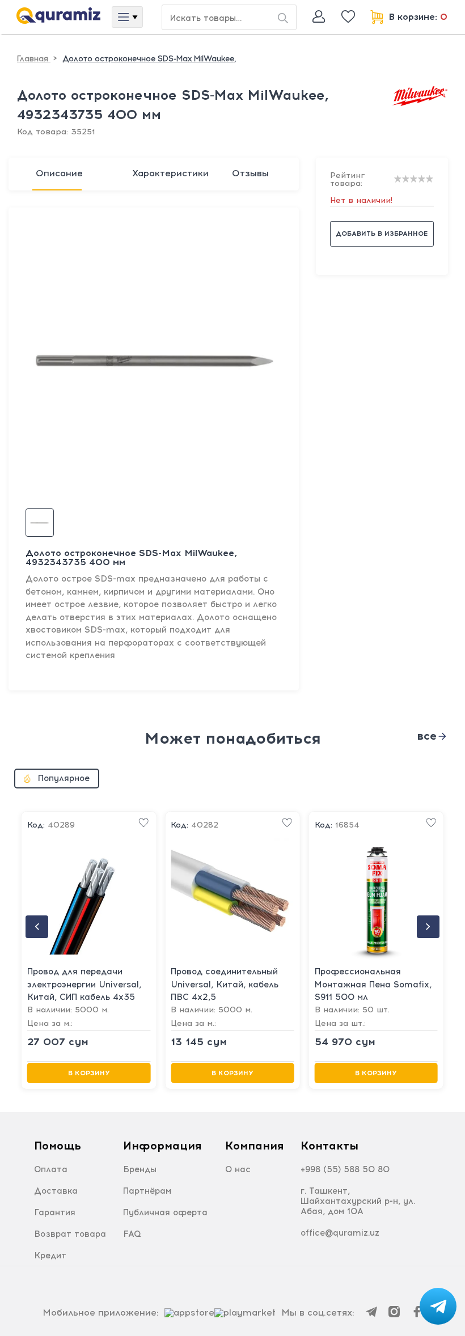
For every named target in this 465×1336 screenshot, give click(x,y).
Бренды (140, 1169)
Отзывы (250, 173)
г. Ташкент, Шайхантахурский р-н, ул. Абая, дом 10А (358, 1201)
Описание (59, 173)
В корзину (89, 1073)
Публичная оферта (165, 1212)
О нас (238, 1169)
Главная (33, 58)
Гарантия (54, 1212)
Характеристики (170, 173)
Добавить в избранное (382, 233)
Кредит (50, 1255)
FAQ (132, 1234)
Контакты (329, 1145)
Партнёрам (147, 1191)
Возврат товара (70, 1234)
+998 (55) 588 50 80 (345, 1169)
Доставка (56, 1191)
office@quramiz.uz (340, 1233)
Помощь (57, 1145)
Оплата (50, 1169)
